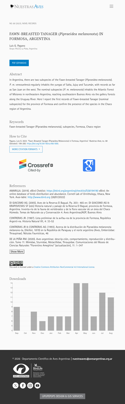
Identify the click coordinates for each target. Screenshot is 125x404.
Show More (17, 251)
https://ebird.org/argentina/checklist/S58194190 (72, 190)
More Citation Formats (25, 149)
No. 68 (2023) (15, 23)
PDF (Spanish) (19, 62)
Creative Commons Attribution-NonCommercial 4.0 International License (64, 267)
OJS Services (75, 396)
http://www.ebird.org (39, 197)
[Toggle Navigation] (111, 6)
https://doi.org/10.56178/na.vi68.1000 (42, 143)
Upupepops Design (53, 396)
